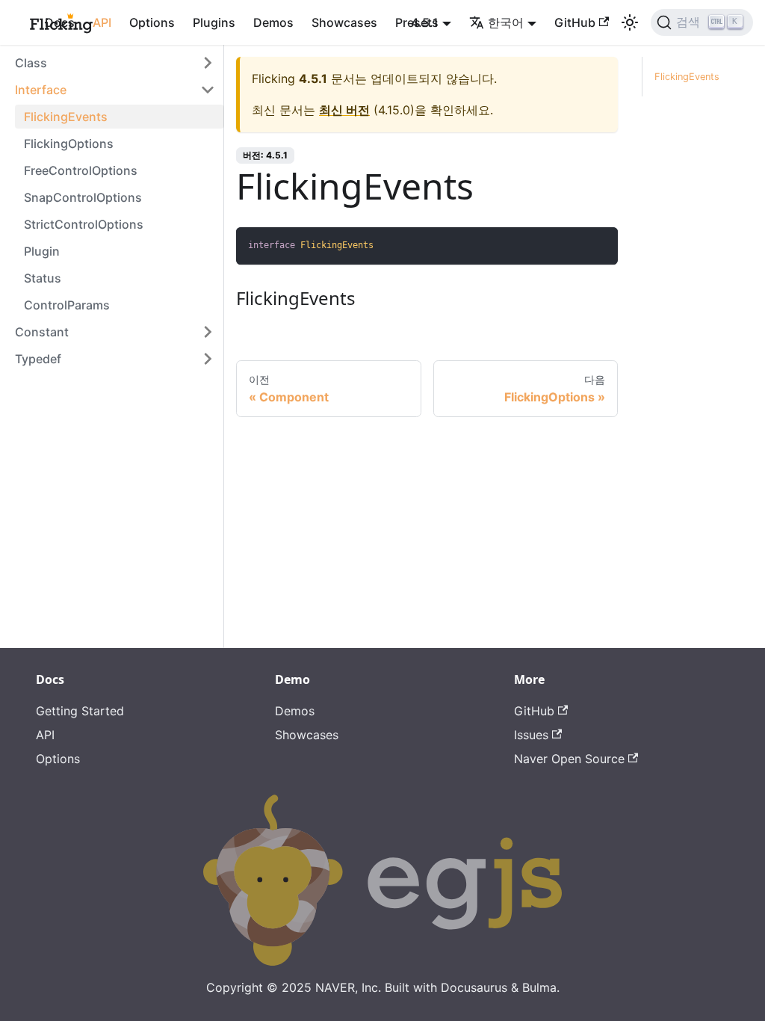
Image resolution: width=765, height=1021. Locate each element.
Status (42, 278)
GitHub (574, 22)
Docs (60, 22)
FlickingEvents (66, 116)
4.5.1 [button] (425, 22)
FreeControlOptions (80, 170)
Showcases (344, 22)
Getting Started (80, 710)
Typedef (38, 358)
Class (31, 62)
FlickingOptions (69, 143)
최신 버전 (344, 109)
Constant (42, 331)
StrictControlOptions (83, 224)
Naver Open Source (569, 758)
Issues (531, 734)
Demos (273, 22)
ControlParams (67, 304)
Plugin (42, 251)
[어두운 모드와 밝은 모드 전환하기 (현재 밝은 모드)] (630, 22)
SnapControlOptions (83, 197)
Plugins (214, 22)
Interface (40, 89)
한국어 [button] (506, 22)
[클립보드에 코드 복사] (599, 245)
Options (152, 22)
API (102, 22)
